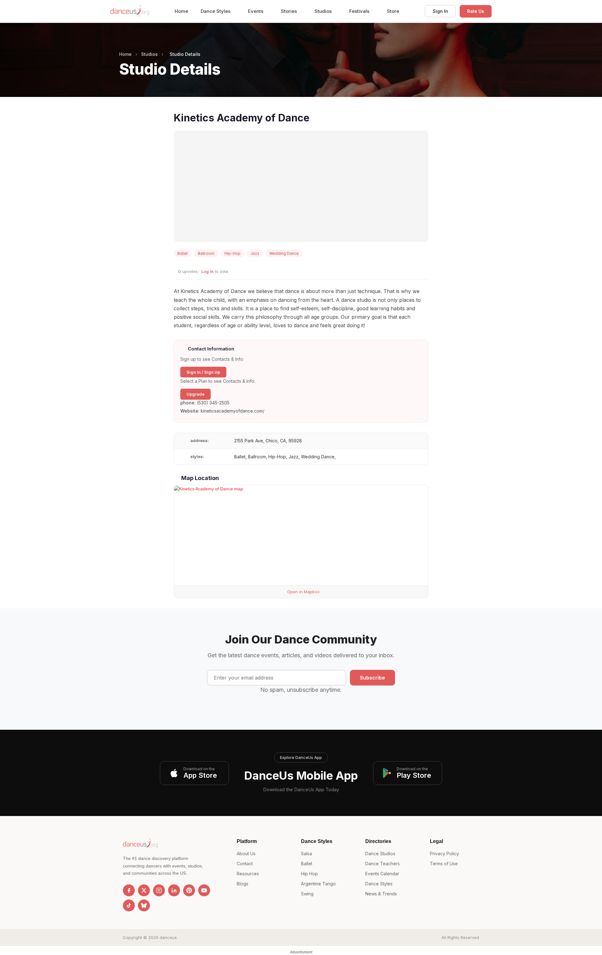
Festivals (360, 11)
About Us (246, 853)
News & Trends (381, 893)
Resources (248, 873)
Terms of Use (444, 863)
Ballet (306, 863)
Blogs (242, 883)
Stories (289, 11)
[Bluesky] (144, 905)
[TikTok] (129, 905)
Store (393, 11)
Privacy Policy (444, 853)
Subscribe (372, 678)
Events (256, 11)
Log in (207, 271)
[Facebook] (129, 890)
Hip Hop (309, 873)
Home (181, 11)
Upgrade (195, 394)
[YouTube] (204, 890)
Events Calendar (382, 873)
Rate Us (475, 11)
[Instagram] (159, 890)
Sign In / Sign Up (203, 372)
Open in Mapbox (302, 591)
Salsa (306, 853)
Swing (307, 893)
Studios (323, 11)
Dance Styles (216, 11)
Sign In (440, 11)
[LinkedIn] (174, 890)
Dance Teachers (382, 863)
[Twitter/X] (144, 890)
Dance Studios (380, 853)
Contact (245, 863)
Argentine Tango (318, 883)
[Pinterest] (189, 890)
